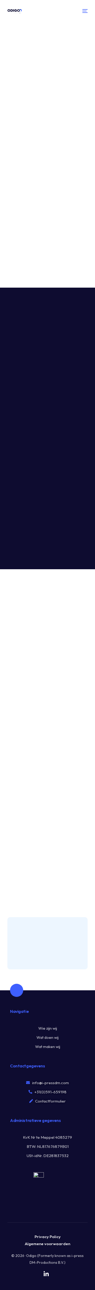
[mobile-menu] (84, 11)
